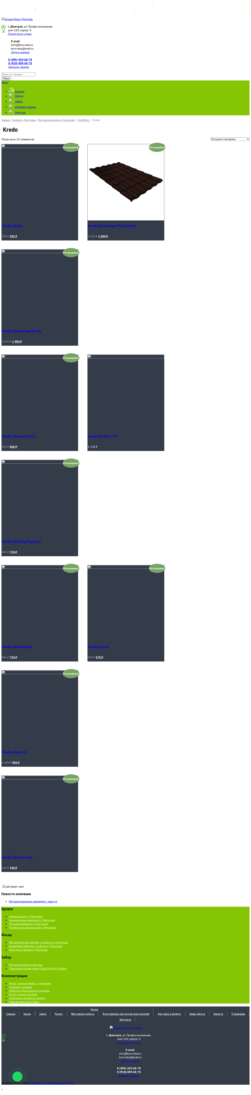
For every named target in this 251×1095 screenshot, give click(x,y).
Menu (4, 82)
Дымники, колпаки (20, 987)
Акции (27, 9)
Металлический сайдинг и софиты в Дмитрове (38, 942)
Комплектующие (25, 107)
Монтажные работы (82, 9)
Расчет (59, 9)
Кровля (19, 91)
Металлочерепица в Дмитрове (56, 120)
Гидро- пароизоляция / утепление (30, 983)
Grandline (83, 120)
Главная (10, 9)
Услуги (94, 4)
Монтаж (20, 112)
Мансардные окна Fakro (24, 1002)
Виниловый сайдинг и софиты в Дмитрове (35, 946)
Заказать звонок (18, 67)
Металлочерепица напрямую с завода (33, 901)
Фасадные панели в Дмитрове (28, 950)
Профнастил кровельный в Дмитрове (32, 927)
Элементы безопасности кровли (29, 990)
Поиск (6, 78)
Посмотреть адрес (20, 34)
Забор (18, 101)
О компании (238, 9)
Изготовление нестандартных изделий (126, 9)
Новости (218, 9)
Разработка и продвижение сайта (51, 1083)
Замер (42, 9)
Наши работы (197, 9)
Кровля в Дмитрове (24, 120)
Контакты (125, 14)
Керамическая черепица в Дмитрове (32, 920)
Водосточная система (23, 994)
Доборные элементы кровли (27, 998)
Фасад (19, 96)
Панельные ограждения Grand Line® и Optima (38, 968)
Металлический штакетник (26, 965)
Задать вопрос (20, 52)
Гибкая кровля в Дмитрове (25, 916)
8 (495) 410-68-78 (20, 59)
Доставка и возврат (169, 9)
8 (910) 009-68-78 (20, 63)
